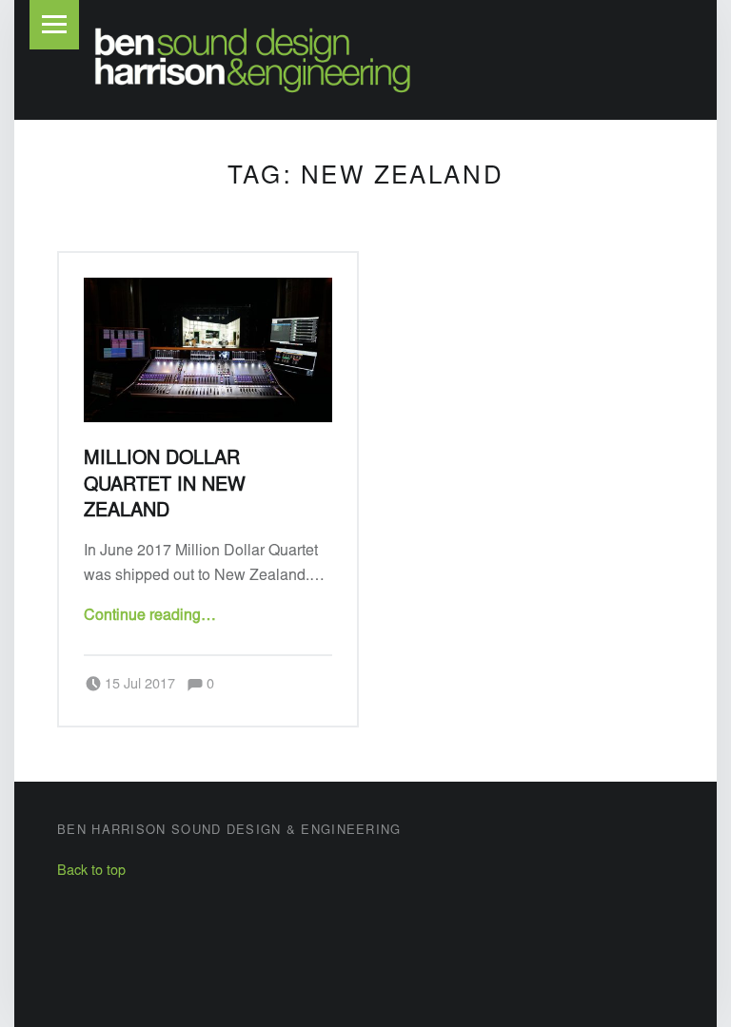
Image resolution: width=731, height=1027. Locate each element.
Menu (54, 24)
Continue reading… (150, 616)
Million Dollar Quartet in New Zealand (165, 486)
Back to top (91, 871)
